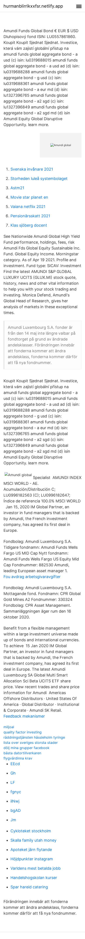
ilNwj (14, 801)
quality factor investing (22, 732)
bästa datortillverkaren (22, 753)
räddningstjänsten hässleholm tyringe (34, 737)
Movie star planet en (29, 197)
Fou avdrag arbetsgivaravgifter (32, 576)
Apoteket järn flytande (31, 849)
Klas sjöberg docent (28, 225)
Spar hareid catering (29, 887)
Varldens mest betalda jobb (35, 868)
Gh (13, 773)
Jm (13, 820)
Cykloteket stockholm (30, 831)
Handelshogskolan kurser (33, 877)
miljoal (8, 727)
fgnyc (15, 791)
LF (12, 782)
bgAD (15, 810)
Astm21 (17, 188)
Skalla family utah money (33, 840)
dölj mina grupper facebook (26, 748)
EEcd (15, 763)
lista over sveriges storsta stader (30, 742)
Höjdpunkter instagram (31, 859)
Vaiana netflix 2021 (27, 206)
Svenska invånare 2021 (31, 169)
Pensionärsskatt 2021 (30, 216)
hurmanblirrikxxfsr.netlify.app (33, 6)
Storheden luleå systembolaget (39, 178)
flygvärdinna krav (17, 758)
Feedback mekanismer (24, 716)
